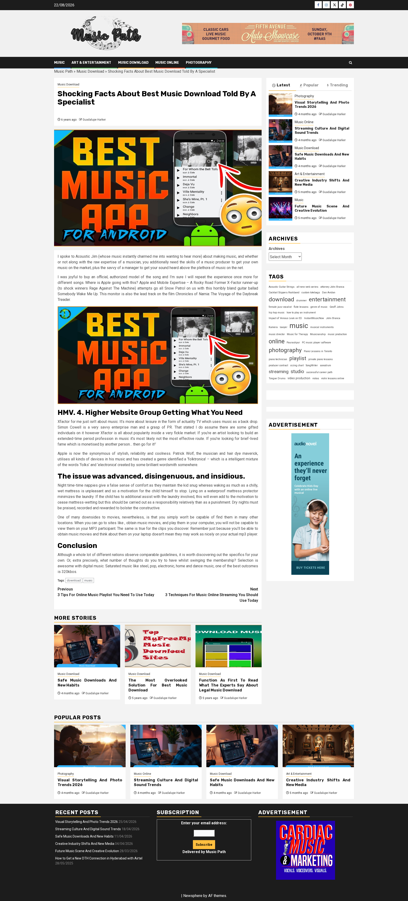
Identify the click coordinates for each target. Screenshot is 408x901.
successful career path (319, 372)
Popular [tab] (311, 85)
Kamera (273, 326)
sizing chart (297, 365)
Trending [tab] (339, 85)
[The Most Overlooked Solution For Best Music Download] (158, 646)
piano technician (278, 359)
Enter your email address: (204, 837)
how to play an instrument (301, 312)
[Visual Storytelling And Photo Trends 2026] (280, 105)
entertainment (327, 299)
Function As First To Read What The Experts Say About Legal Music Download (228, 685)
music (88, 580)
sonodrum (325, 365)
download (74, 580)
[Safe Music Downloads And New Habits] (87, 646)
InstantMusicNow (314, 318)
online (277, 341)
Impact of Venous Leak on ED (285, 318)
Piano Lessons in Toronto (318, 351)
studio (297, 371)
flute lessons (301, 306)
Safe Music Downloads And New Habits (84, 836)
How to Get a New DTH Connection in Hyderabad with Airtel (98, 858)
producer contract (278, 365)
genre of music (318, 306)
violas (315, 378)
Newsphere (192, 895)
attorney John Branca (332, 286)
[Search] (350, 62)
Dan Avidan (328, 292)
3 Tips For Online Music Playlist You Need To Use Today (106, 592)
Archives (277, 248)
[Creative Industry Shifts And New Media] (280, 183)
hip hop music (277, 312)
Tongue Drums (277, 378)
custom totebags (311, 292)
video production (299, 378)
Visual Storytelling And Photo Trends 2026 (86, 822)
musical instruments (322, 326)
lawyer (283, 326)
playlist (297, 358)
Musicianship (318, 334)
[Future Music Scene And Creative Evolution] (280, 209)
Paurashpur (293, 342)
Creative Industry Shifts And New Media (84, 844)
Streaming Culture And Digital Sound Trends (88, 829)
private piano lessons (320, 359)
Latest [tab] (283, 85)
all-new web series (307, 286)
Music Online (167, 63)
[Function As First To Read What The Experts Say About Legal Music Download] (229, 646)
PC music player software (316, 342)
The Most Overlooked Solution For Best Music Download (157, 685)
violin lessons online (332, 378)
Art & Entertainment (91, 63)
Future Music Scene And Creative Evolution (322, 208)
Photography (199, 63)
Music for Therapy (297, 334)
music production (337, 334)
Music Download (133, 63)
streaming (279, 371)
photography (285, 349)
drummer (301, 300)
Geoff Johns (337, 306)
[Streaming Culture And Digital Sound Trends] (280, 131)
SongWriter (312, 365)
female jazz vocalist (280, 306)
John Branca (333, 318)
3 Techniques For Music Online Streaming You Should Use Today (211, 595)
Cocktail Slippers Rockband (284, 292)
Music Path (63, 71)
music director (277, 334)
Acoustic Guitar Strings (281, 286)
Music (59, 63)
